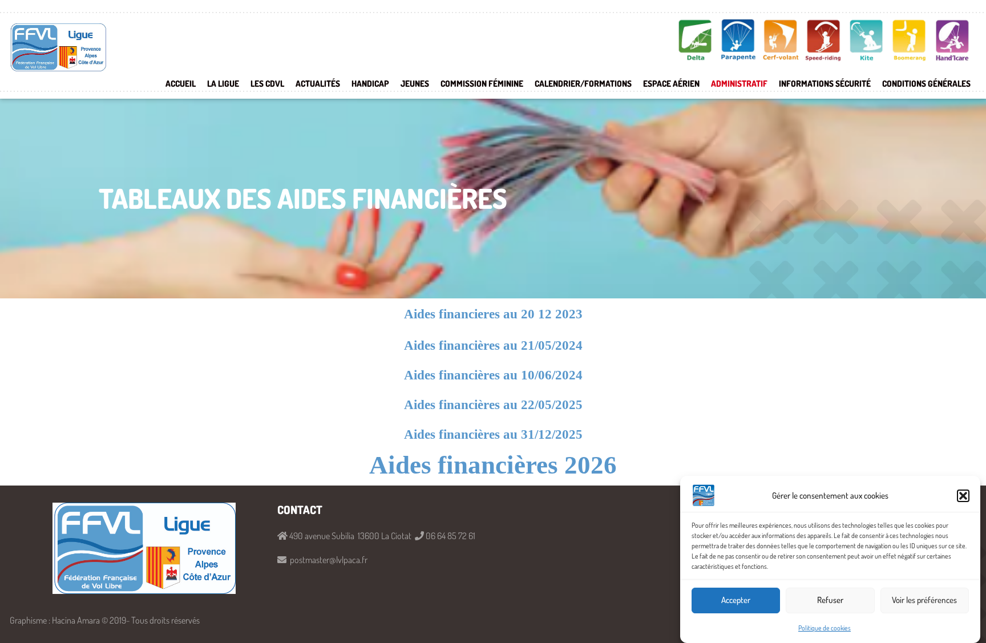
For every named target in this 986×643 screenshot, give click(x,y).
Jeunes (415, 83)
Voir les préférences (924, 600)
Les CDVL (267, 83)
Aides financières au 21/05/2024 (493, 345)
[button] (963, 496)
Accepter (735, 600)
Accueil (180, 83)
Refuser (830, 600)
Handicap (370, 83)
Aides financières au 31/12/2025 (493, 434)
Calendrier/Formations (583, 83)
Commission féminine (482, 83)
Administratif (739, 83)
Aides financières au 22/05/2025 (493, 405)
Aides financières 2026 (493, 465)
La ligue (223, 83)
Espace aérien (671, 83)
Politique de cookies (824, 628)
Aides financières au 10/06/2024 (493, 375)
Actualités (318, 83)
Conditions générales (926, 83)
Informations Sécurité (825, 83)
